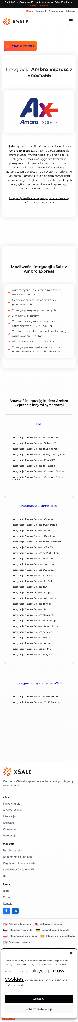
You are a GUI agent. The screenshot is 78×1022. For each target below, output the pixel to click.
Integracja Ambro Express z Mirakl (31, 530)
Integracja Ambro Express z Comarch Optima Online (38, 478)
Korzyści (8, 822)
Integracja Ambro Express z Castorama (34, 524)
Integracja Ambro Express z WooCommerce (37, 541)
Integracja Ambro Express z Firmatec (33, 465)
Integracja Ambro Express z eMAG (31, 648)
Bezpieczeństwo (13, 850)
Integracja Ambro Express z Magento (33, 615)
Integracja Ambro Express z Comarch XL (35, 437)
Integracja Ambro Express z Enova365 (33, 460)
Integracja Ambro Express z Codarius (33, 569)
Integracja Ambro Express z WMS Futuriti (35, 696)
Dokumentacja (56, 11)
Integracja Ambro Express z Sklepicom (34, 564)
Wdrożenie (9, 829)
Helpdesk (70, 11)
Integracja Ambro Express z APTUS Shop (35, 553)
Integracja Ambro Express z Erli (30, 586)
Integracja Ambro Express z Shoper (32, 603)
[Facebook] (6, 911)
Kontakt (7, 903)
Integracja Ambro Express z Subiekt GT (34, 443)
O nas (6, 897)
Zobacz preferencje (39, 1009)
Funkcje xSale (11, 803)
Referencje (9, 835)
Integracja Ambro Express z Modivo (32, 558)
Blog (6, 890)
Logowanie (41, 11)
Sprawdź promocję (39, 5)
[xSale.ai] (15, 21)
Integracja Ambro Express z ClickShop (34, 620)
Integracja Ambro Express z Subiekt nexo (35, 448)
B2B (5, 876)
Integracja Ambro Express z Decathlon (34, 536)
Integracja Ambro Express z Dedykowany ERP (38, 454)
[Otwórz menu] (71, 21)
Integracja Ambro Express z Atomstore (34, 598)
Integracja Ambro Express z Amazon (33, 643)
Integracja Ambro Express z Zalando (33, 575)
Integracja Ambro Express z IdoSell (32, 581)
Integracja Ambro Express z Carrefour (33, 519)
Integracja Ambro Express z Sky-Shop (33, 654)
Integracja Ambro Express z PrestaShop (35, 626)
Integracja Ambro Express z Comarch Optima (38, 471)
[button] (71, 953)
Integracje (9, 816)
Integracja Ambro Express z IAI (30, 609)
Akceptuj (39, 999)
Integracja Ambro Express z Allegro (32, 631)
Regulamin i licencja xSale (19, 863)
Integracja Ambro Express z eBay (31, 637)
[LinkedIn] (15, 911)
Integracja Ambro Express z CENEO (32, 547)
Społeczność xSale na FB (19, 869)
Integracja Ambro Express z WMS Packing (36, 702)
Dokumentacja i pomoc (17, 856)
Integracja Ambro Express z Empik (32, 592)
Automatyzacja (12, 810)
